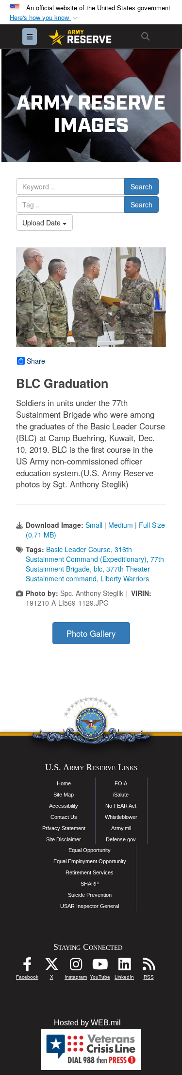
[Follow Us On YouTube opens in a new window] (100, 967)
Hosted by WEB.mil (87, 1023)
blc (98, 569)
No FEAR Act (120, 806)
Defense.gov (121, 839)
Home (64, 783)
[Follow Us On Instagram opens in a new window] (76, 967)
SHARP (90, 884)
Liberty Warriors (124, 578)
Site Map (63, 794)
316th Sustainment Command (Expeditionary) (86, 554)
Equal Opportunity (89, 850)
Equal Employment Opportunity (89, 861)
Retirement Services (90, 872)
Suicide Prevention (90, 895)
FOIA (121, 783)
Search (141, 186)
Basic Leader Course (78, 549)
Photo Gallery (91, 633)
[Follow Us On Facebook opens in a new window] (27, 967)
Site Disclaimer (63, 839)
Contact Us (63, 817)
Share (36, 361)
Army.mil (121, 828)
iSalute (121, 794)
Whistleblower (121, 817)
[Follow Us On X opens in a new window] (51, 967)
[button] (45, 18)
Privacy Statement (63, 828)
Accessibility (63, 806)
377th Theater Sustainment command (88, 573)
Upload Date (42, 222)
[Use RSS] (148, 967)
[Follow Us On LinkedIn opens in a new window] (124, 967)
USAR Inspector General (89, 906)
